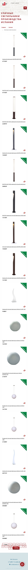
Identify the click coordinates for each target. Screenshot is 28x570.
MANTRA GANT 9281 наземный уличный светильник (13, 121)
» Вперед (16, 548)
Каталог (11, 27)
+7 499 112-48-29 (15, 3)
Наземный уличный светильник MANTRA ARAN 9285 (14, 153)
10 (17, 546)
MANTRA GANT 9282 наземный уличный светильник (13, 184)
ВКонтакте (15, 559)
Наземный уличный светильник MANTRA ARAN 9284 (14, 278)
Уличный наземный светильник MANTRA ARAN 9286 (13, 246)
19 (10, 548)
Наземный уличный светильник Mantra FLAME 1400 (13, 471)
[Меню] (25, 8)
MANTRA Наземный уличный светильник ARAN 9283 (14, 215)
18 (24, 546)
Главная (3, 27)
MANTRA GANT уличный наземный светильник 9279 (13, 90)
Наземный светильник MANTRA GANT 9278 (11, 59)
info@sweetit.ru (15, 564)
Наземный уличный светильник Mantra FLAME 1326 (13, 309)
